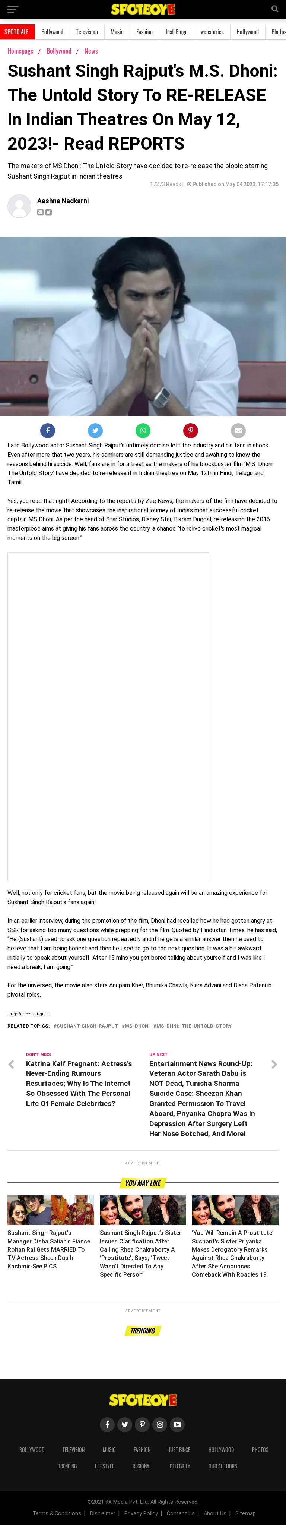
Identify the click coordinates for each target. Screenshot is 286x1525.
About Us (215, 1513)
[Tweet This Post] (95, 432)
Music (117, 31)
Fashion (144, 31)
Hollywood (247, 31)
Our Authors (223, 1466)
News (91, 51)
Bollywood (52, 31)
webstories (212, 31)
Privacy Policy (141, 1513)
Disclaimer (102, 1513)
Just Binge (176, 31)
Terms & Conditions (56, 1513)
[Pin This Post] (190, 432)
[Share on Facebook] (47, 432)
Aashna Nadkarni (63, 201)
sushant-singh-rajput (87, 1026)
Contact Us (181, 1513)
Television (87, 31)
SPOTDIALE (16, 31)
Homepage (20, 51)
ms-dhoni (137, 1026)
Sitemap (245, 1513)
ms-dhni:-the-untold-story (194, 1026)
